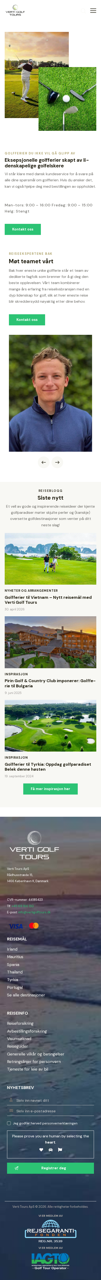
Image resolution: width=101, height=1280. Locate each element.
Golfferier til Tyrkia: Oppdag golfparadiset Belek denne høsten (48, 767)
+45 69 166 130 (23, 906)
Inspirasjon (16, 674)
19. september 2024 (19, 776)
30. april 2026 (15, 609)
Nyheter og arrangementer (31, 591)
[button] (44, 462)
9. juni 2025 (13, 693)
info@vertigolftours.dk (34, 912)
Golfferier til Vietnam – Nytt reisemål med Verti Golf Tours (48, 600)
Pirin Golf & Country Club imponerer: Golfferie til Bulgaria (50, 683)
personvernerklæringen (60, 1123)
